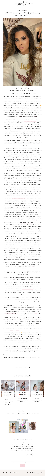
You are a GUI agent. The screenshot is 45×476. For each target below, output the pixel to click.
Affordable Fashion (8, 392)
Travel (23, 413)
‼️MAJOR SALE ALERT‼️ (22, 395)
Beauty (19, 10)
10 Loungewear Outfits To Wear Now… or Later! (7, 395)
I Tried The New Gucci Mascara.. (37, 395)
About (4, 472)
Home (28, 413)
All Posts (8, 413)
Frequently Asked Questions (15, 472)
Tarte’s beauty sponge (29, 166)
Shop (22, 472)
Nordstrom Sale (35, 413)
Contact (7, 472)
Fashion (18, 413)
